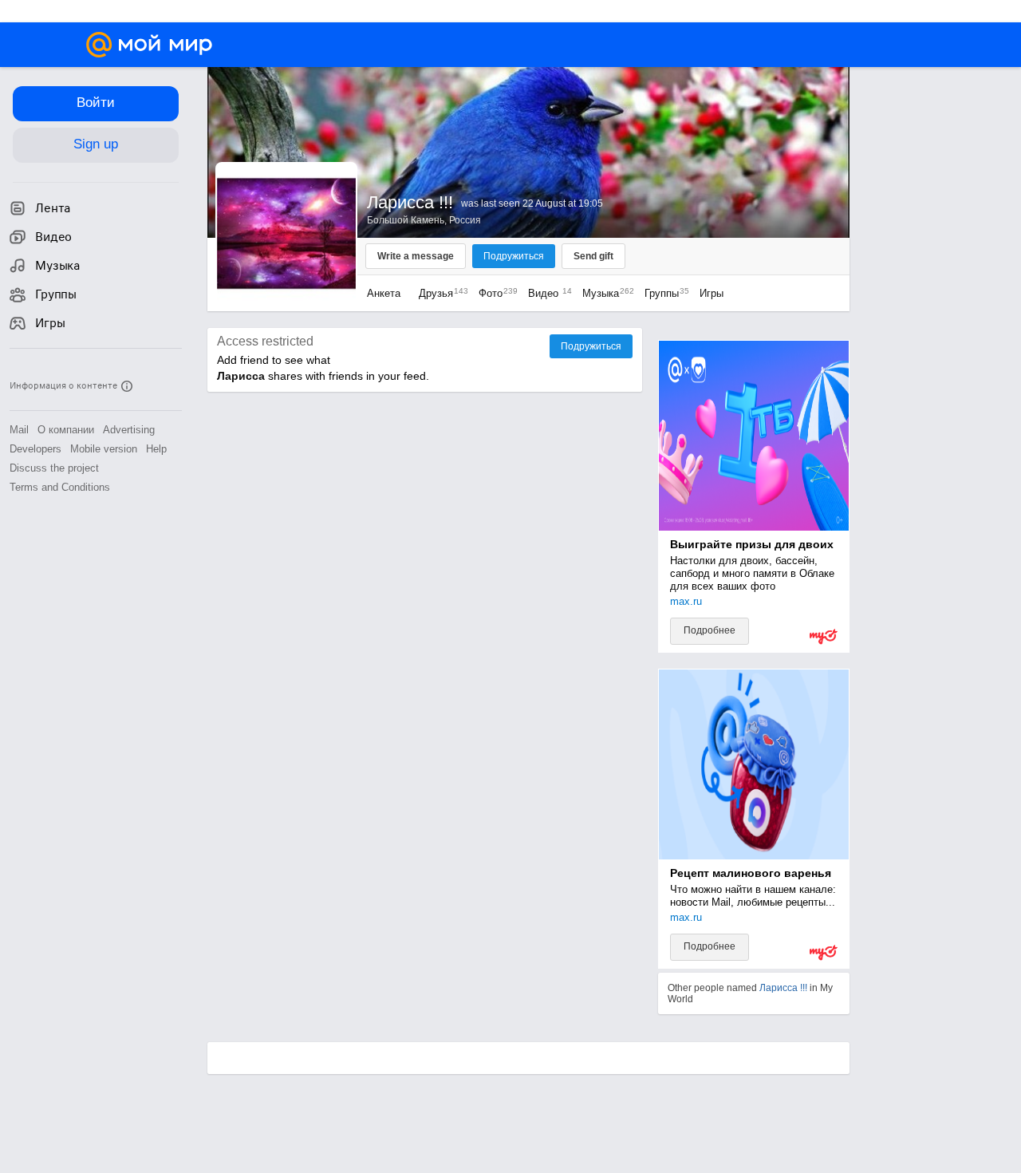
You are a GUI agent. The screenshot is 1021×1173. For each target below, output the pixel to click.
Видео (547, 293)
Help (156, 449)
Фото (494, 293)
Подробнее (709, 630)
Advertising (129, 430)
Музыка (604, 293)
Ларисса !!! (783, 987)
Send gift (593, 256)
